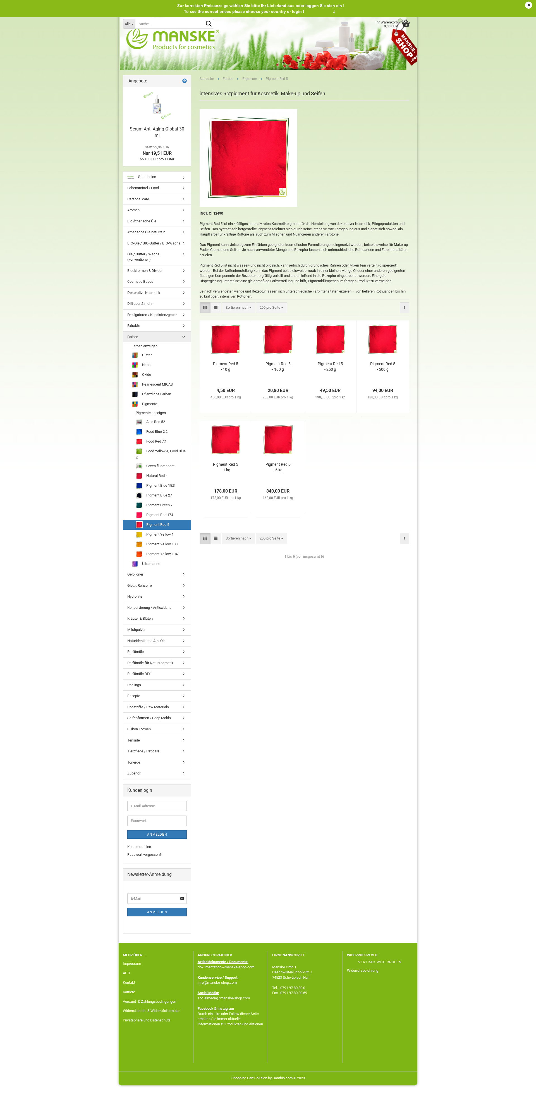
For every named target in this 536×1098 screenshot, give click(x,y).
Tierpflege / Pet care (143, 751)
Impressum (132, 963)
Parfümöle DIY (138, 674)
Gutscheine (146, 177)
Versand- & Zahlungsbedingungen (149, 1001)
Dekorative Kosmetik (143, 293)
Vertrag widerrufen (379, 962)
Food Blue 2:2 (156, 431)
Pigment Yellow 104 (161, 554)
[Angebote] (184, 81)
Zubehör (133, 773)
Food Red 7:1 (156, 441)
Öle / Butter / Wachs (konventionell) (143, 257)
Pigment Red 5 (157, 524)
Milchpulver (136, 630)
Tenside (133, 740)
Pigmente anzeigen (151, 413)
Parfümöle (135, 652)
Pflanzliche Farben (156, 394)
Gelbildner (135, 574)
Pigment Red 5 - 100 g (278, 367)
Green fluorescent (159, 466)
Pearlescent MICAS (157, 384)
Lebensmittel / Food (143, 188)
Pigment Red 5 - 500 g (382, 367)
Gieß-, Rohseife (139, 585)
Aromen (133, 210)
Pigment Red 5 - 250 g (330, 367)
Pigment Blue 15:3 (160, 485)
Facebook (205, 1008)
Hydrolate (134, 596)
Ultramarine (150, 564)
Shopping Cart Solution (249, 1078)
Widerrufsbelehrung (362, 970)
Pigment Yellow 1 (159, 534)
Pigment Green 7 (159, 505)
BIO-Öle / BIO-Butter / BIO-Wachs (153, 243)
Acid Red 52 (155, 422)
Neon (145, 365)
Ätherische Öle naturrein (146, 232)
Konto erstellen (139, 847)
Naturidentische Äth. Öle (146, 641)
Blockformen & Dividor (144, 270)
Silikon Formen (139, 729)
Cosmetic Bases (140, 281)
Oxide (146, 374)
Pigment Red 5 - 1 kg (225, 467)
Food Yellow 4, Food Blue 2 (161, 454)
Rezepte (133, 696)
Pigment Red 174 (159, 515)
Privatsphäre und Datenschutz (146, 1020)
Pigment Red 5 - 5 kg (278, 467)
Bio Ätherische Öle (141, 221)
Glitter (146, 355)
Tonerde (133, 762)
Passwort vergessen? (144, 854)
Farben (132, 337)
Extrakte (133, 326)
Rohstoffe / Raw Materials (148, 707)
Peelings (134, 685)
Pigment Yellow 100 (161, 544)
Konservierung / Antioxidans (149, 607)
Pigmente (149, 404)
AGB (126, 973)
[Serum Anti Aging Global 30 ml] (157, 105)
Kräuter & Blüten (140, 618)
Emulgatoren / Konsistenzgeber (152, 315)
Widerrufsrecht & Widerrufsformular (151, 1011)
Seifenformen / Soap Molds (149, 718)
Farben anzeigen (144, 346)
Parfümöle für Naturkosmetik (150, 663)
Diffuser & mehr (139, 303)
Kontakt (129, 982)
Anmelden (157, 834)
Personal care (138, 199)
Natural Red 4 (156, 476)
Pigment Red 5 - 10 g (225, 367)
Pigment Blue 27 (158, 495)
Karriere (129, 992)
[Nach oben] (520, 1089)
